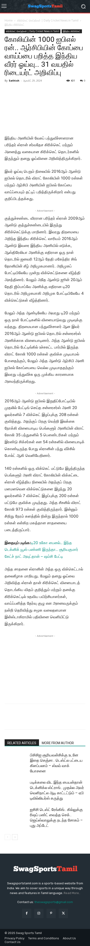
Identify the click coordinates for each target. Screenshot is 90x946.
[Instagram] (38, 913)
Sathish (14, 80)
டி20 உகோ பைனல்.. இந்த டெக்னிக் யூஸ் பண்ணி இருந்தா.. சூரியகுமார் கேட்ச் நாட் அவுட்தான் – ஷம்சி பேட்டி (41, 549)
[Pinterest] (30, 720)
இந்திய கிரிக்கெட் (14, 25)
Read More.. (72, 893)
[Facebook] (9, 720)
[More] (52, 720)
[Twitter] (19, 720)
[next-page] (15, 837)
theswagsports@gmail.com (53, 902)
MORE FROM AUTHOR (58, 743)
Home (9, 20)
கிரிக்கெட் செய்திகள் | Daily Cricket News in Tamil (47, 20)
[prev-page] (7, 837)
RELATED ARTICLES (21, 743)
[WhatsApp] (41, 720)
